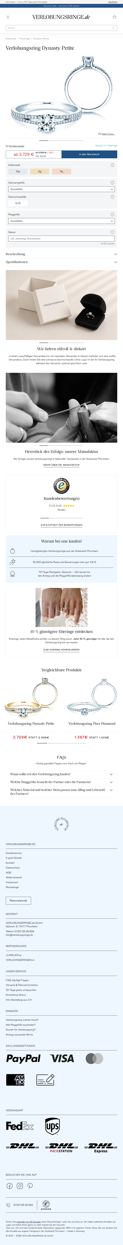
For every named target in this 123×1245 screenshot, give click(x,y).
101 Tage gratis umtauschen (21, 990)
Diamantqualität (17, 196)
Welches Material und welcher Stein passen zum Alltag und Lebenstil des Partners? (57, 792)
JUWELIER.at (13, 955)
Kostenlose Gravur (16, 994)
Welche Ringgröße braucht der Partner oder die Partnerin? (50, 782)
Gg (39, 171)
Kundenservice (14, 853)
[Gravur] (112, 232)
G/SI (18, 203)
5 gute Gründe (14, 857)
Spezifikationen (17, 262)
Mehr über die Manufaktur (61, 465)
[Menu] (8, 17)
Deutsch (112, 2)
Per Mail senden (16, 146)
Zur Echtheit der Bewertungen (61, 525)
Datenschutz (13, 867)
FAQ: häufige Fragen (17, 980)
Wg (18, 171)
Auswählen (16, 189)
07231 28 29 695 (23, 1205)
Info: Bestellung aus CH (19, 999)
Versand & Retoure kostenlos (22, 985)
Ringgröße (14, 214)
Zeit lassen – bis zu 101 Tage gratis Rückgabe (26, 2)
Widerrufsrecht (14, 877)
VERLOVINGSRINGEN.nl (20, 960)
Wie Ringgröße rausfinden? (21, 1024)
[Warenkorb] (114, 17)
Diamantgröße (16, 182)
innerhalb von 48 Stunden (28, 1222)
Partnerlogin (12, 887)
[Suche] (113, 28)
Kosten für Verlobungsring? (21, 1029)
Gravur (12, 232)
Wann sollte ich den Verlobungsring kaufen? (40, 774)
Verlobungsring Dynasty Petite (31, 724)
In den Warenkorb (89, 154)
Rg (61, 171)
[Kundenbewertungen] (61, 486)
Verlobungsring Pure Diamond (92, 724)
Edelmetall (14, 165)
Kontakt (10, 862)
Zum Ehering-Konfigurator (61, 650)
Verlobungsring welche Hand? (22, 1019)
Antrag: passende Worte (19, 1034)
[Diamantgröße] (112, 182)
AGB (8, 872)
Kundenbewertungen (61, 499)
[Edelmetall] (112, 165)
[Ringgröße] (112, 214)
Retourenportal (18, 900)
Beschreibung (15, 254)
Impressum (12, 882)
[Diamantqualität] (112, 197)
